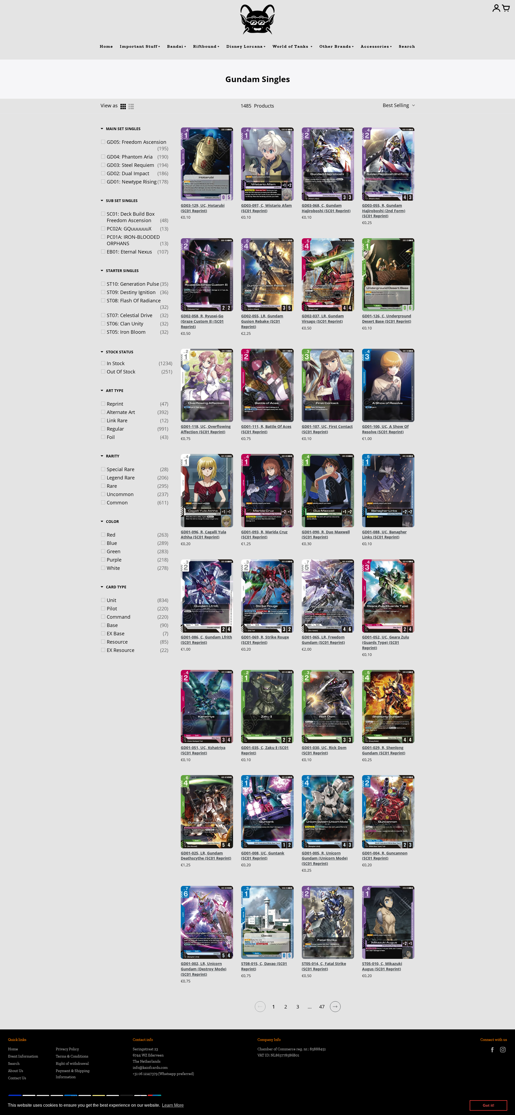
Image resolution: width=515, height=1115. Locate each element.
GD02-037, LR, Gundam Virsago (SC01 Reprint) (323, 318)
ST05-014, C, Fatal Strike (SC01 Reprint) (324, 966)
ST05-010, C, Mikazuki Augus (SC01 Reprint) (382, 966)
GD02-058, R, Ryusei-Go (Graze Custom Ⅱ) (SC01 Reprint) (202, 321)
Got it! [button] (488, 1105)
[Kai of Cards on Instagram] (503, 1053)
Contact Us (17, 1078)
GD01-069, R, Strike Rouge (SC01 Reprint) (265, 639)
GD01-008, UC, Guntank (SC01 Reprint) (262, 855)
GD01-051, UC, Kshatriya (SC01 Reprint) (203, 750)
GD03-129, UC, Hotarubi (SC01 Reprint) (203, 208)
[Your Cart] (506, 9)
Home (13, 1049)
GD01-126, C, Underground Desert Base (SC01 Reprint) (386, 318)
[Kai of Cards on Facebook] (492, 1053)
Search (14, 1063)
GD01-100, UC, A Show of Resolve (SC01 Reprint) (385, 429)
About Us (15, 1071)
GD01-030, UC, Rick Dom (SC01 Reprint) (324, 750)
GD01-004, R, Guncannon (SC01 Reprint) (384, 855)
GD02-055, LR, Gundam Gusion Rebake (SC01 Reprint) (262, 321)
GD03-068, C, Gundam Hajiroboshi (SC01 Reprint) (326, 208)
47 (322, 1006)
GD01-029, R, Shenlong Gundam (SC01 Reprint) (383, 750)
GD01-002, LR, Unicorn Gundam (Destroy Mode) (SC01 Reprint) (203, 969)
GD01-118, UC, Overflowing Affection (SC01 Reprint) (206, 429)
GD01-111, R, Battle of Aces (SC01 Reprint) (266, 429)
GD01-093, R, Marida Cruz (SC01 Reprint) (264, 534)
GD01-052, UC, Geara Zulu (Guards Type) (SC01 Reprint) (385, 642)
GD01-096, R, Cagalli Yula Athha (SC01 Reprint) (203, 534)
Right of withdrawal (72, 1063)
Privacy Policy (67, 1049)
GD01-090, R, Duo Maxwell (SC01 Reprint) (326, 534)
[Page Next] (335, 1009)
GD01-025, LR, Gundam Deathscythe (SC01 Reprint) (206, 855)
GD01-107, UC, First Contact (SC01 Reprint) (327, 429)
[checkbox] (137, 145)
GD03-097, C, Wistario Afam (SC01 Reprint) (266, 208)
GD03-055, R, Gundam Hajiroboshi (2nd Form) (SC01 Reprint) (383, 211)
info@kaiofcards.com (150, 1067)
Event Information (23, 1056)
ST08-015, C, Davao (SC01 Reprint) (264, 966)
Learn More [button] (173, 1105)
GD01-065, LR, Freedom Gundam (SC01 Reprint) (323, 639)
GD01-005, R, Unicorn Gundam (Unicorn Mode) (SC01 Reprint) (325, 858)
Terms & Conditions (72, 1056)
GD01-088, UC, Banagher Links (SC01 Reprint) (384, 534)
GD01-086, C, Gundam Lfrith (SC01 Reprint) (206, 639)
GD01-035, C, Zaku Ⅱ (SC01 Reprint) (265, 750)
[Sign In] (496, 9)
